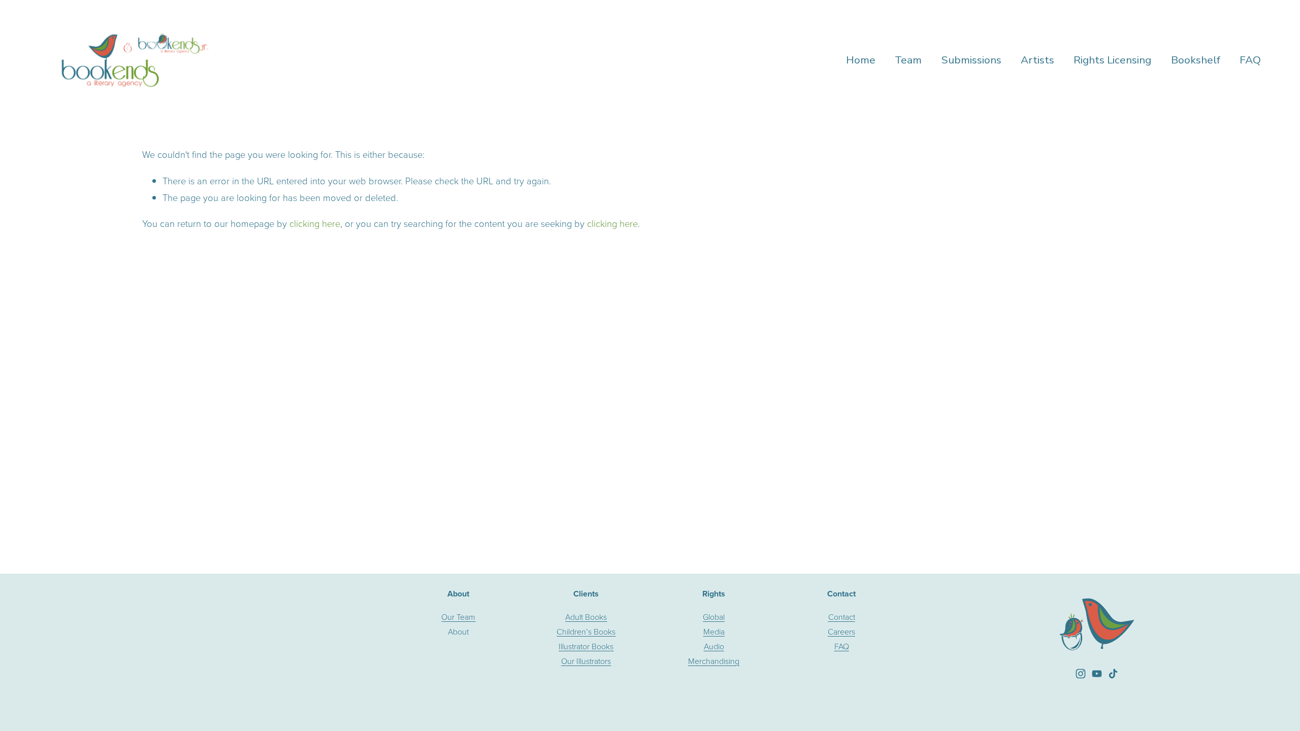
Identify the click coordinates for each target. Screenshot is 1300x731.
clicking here (314, 223)
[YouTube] (1097, 674)
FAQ (1250, 60)
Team (908, 60)
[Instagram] (1081, 674)
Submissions (971, 60)
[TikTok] (1113, 674)
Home (860, 60)
